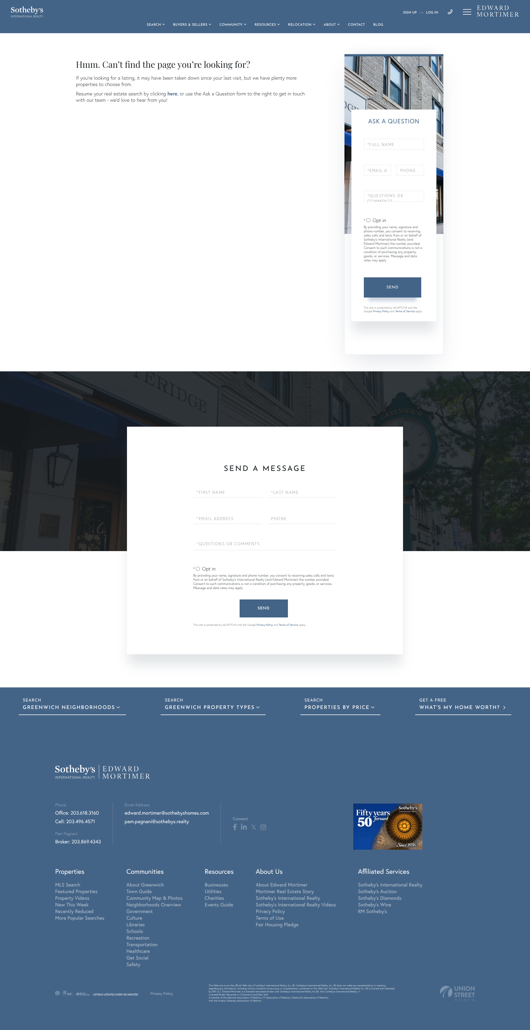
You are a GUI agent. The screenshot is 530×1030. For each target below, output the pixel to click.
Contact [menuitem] (356, 25)
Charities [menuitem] (214, 898)
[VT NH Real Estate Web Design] (457, 993)
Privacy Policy (381, 311)
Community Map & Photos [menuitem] (154, 898)
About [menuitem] (330, 25)
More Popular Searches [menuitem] (79, 917)
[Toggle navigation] (467, 12)
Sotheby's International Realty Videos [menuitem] (296, 904)
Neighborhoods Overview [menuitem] (153, 904)
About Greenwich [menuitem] (145, 884)
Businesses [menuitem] (216, 884)
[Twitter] (253, 827)
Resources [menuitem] (265, 25)
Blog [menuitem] (378, 25)
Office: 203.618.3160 (77, 812)
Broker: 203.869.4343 (78, 841)
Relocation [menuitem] (300, 25)
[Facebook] (235, 827)
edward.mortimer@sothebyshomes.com (167, 812)
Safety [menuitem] (133, 964)
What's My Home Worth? (460, 707)
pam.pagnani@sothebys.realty (157, 821)
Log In (432, 12)
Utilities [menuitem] (213, 891)
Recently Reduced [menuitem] (74, 911)
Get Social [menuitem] (137, 957)
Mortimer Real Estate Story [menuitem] (285, 891)
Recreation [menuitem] (137, 937)
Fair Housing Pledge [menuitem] (277, 924)
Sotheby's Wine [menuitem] (374, 904)
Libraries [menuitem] (135, 924)
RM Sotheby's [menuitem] (372, 911)
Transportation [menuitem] (142, 944)
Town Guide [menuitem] (139, 891)
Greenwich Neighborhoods (69, 707)
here (172, 93)
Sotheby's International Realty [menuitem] (288, 898)
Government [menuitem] (139, 911)
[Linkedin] (244, 827)
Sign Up (410, 12)
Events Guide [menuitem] (219, 904)
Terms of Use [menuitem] (269, 917)
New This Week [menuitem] (72, 904)
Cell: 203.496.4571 (75, 821)
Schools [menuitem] (134, 931)
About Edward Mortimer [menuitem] (281, 884)
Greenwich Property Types (210, 707)
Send (392, 287)
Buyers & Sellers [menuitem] (190, 25)
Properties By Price (337, 707)
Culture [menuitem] (134, 917)
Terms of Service (405, 311)
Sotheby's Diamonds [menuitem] (379, 898)
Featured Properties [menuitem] (76, 891)
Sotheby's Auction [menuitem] (377, 891)
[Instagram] (263, 827)
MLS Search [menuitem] (67, 884)
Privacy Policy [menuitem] (270, 911)
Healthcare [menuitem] (138, 951)
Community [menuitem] (230, 25)
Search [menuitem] (154, 25)
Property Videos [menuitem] (72, 898)
